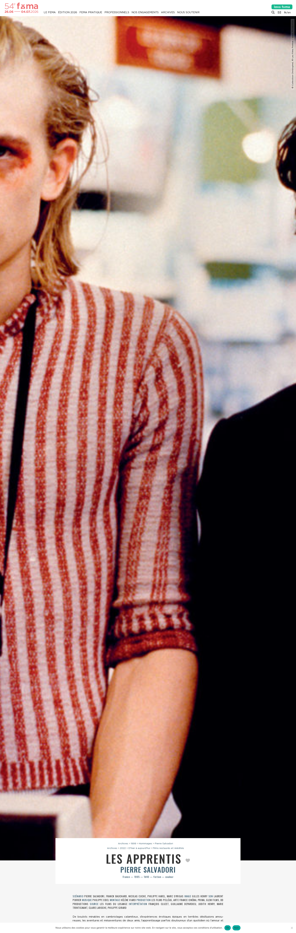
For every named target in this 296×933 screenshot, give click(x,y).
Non (236, 927)
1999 (133, 843)
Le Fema (50, 12)
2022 (123, 848)
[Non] (291, 928)
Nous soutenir (188, 12)
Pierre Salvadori (164, 843)
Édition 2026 (67, 12)
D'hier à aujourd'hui (139, 848)
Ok (227, 927)
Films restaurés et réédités (168, 848)
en (289, 12)
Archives (168, 12)
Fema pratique (90, 12)
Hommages (145, 843)
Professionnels (116, 12)
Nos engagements (145, 12)
